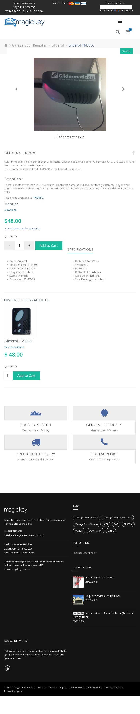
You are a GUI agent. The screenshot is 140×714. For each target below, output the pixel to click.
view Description (14, 347)
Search (126, 51)
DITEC (111, 530)
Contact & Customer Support (52, 687)
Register (119, 3)
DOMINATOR (95, 530)
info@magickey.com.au (17, 569)
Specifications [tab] (80, 249)
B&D (116, 524)
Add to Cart (49, 245)
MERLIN (79, 530)
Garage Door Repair (85, 552)
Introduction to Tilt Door (99, 577)
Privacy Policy (95, 687)
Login (109, 3)
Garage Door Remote (86, 517)
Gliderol (57, 45)
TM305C (37, 197)
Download (10, 210)
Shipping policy (14, 691)
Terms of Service (114, 687)
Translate (127, 10)
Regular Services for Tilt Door (102, 596)
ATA (106, 524)
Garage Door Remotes (29, 45)
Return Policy (77, 687)
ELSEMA (128, 524)
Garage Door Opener (87, 524)
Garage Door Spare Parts (118, 517)
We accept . (69, 3)
